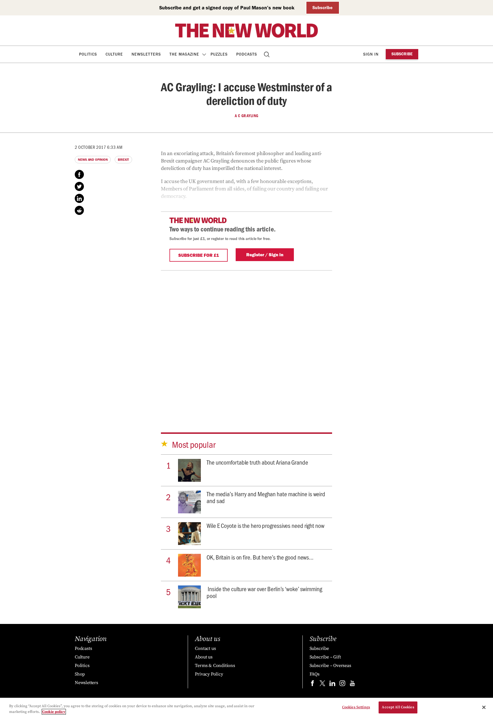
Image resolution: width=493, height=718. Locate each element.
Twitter (79, 186)
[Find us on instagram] (342, 684)
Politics (88, 54)
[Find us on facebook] (312, 684)
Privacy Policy (209, 674)
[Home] (246, 30)
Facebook (79, 174)
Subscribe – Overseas (330, 665)
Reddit (79, 210)
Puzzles (219, 54)
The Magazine (184, 54)
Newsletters (146, 54)
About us (203, 657)
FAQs (315, 674)
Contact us (205, 648)
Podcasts (246, 54)
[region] (246, 708)
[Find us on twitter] (322, 684)
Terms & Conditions (215, 665)
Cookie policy (53, 711)
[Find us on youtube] (352, 684)
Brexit (123, 160)
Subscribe (322, 7)
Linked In (79, 198)
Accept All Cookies (398, 707)
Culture (114, 54)
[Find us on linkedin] (332, 684)
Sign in (371, 54)
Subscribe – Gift (325, 657)
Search (267, 54)
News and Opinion (93, 160)
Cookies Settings (356, 707)
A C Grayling (246, 115)
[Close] (484, 707)
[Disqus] (246, 341)
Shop (80, 674)
